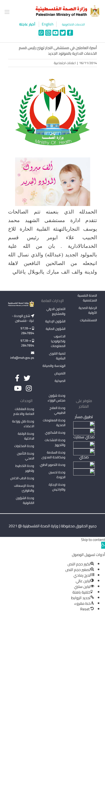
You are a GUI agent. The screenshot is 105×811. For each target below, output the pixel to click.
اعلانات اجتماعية (65, 63)
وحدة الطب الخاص (22, 478)
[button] (103, 545)
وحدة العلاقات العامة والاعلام (23, 411)
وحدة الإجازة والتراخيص (57, 486)
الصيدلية (60, 381)
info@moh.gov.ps (22, 358)
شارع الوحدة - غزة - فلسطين (23, 318)
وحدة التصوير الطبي (52, 465)
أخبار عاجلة (27, 24)
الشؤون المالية (55, 329)
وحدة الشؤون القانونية (25, 500)
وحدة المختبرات (24, 446)
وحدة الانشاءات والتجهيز (55, 442)
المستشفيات (88, 320)
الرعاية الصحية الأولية (88, 310)
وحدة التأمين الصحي (25, 455)
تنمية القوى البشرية (57, 355)
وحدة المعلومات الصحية (54, 422)
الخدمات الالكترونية (73, 24)
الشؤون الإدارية (55, 321)
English (48, 24)
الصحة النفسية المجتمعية (87, 298)
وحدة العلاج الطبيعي (57, 410)
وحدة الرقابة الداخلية (26, 435)
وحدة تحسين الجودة (57, 474)
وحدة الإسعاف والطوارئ (24, 487)
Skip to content (93, 539)
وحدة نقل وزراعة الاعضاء (23, 423)
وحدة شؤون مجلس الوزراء (56, 398)
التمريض (59, 373)
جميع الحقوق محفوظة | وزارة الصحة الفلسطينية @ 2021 (53, 525)
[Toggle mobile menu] (7, 12)
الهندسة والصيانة (54, 366)
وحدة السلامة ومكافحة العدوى (53, 454)
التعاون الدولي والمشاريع (55, 311)
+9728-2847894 (27, 330)
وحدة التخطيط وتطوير (24, 468)
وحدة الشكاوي (55, 432)
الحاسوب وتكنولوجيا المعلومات (58, 341)
